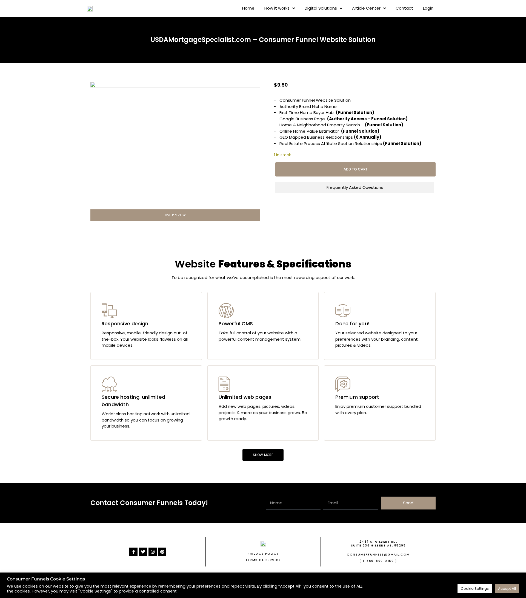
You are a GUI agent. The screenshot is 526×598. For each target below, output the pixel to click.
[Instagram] (152, 552)
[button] (175, 215)
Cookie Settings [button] (475, 588)
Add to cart (356, 169)
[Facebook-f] (133, 552)
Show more (263, 454)
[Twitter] (143, 552)
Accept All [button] (507, 588)
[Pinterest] (162, 552)
